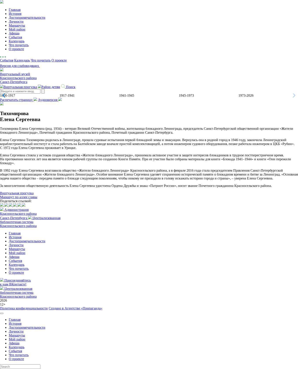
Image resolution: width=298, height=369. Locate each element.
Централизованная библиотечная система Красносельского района (30, 222)
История (15, 13)
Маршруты (17, 25)
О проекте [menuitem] (16, 359)
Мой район (17, 29)
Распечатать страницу (17, 100)
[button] (5, 95)
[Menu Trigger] (1, 313)
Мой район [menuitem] (17, 339)
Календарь (16, 41)
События (15, 37)
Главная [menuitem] (15, 319)
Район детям (50, 87)
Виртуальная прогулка (20, 87)
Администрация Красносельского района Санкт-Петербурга (18, 214)
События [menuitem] (15, 351)
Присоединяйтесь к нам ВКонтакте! (15, 282)
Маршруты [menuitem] (17, 335)
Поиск (70, 87)
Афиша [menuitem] (14, 343)
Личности (16, 21)
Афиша (14, 33)
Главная (15, 10)
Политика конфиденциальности (24, 308)
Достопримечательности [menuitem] (27, 327)
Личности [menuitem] (16, 331)
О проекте (16, 49)
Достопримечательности (27, 17)
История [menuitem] (15, 323)
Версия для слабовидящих (20, 66)
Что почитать (19, 45)
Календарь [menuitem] (16, 347)
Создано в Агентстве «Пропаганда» (75, 308)
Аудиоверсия (48, 100)
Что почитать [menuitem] (19, 355)
